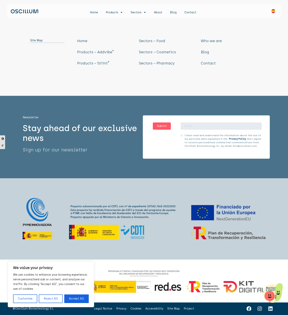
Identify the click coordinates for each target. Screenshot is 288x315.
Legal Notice (103, 308)
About (158, 12)
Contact (190, 12)
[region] (51, 284)
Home (94, 12)
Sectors (136, 12)
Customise (25, 298)
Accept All (76, 298)
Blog (173, 12)
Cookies (135, 308)
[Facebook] (249, 309)
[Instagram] (259, 309)
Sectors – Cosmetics (157, 52)
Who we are (211, 41)
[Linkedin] (270, 309)
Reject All (51, 298)
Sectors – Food (152, 41)
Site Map (173, 308)
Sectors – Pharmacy (157, 63)
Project (189, 308)
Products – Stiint (93, 63)
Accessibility (154, 308)
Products (112, 12)
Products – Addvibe (95, 52)
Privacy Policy (237, 139)
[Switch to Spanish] (271, 12)
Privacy (121, 308)
